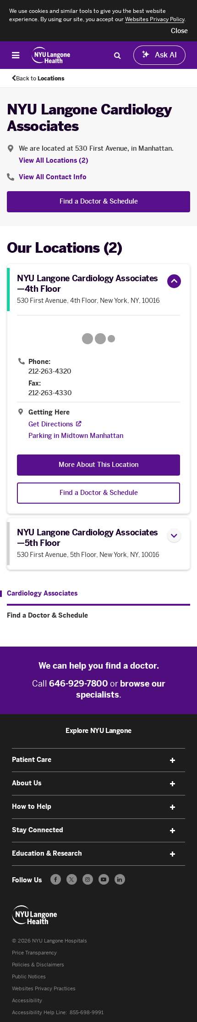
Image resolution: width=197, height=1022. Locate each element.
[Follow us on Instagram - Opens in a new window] (87, 879)
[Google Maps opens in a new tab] (98, 338)
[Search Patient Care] (117, 55)
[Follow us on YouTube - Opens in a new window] (103, 879)
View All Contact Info (53, 177)
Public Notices (29, 977)
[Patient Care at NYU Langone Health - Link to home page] (51, 55)
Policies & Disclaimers (38, 965)
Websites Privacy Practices (44, 989)
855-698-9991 (87, 1013)
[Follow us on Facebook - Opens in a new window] (55, 879)
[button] (179, 31)
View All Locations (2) (53, 161)
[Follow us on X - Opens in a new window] (71, 879)
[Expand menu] (172, 760)
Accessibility (27, 1001)
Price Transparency (34, 953)
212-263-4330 (50, 393)
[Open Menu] (15, 55)
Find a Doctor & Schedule (99, 201)
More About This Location (98, 465)
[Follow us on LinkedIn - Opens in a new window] (120, 879)
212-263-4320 (49, 372)
